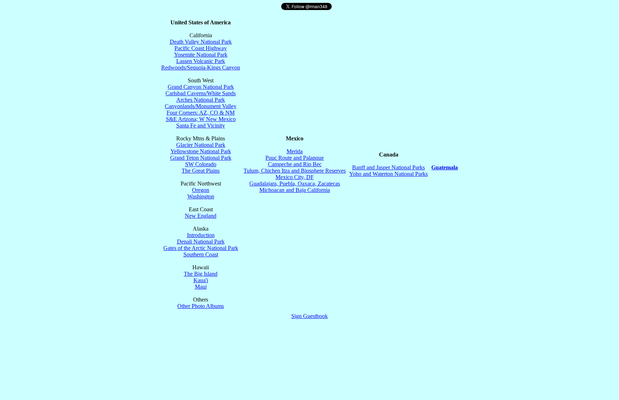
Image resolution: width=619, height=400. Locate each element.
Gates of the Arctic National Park (200, 248)
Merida (295, 151)
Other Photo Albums (200, 306)
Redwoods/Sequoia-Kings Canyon (200, 67)
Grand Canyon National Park (201, 87)
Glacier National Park (200, 145)
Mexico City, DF (294, 177)
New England (200, 216)
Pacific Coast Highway (200, 48)
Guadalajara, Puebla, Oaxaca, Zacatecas (294, 183)
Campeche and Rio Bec (295, 164)
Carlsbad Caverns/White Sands (200, 93)
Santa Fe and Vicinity (200, 125)
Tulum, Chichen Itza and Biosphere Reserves (295, 171)
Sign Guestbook (309, 316)
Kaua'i (200, 280)
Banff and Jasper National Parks (388, 167)
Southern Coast (200, 254)
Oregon (200, 190)
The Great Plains (201, 171)
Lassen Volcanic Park (200, 61)
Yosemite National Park (200, 55)
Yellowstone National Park (201, 151)
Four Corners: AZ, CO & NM (201, 113)
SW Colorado (200, 164)
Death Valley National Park (201, 42)
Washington (200, 196)
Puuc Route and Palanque (294, 158)
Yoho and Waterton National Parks (388, 174)
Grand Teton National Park (200, 158)
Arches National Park (200, 100)
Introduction (201, 235)
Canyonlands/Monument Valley (200, 106)
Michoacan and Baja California (294, 190)
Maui (201, 287)
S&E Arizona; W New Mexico (201, 119)
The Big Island (200, 274)
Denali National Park (201, 241)
